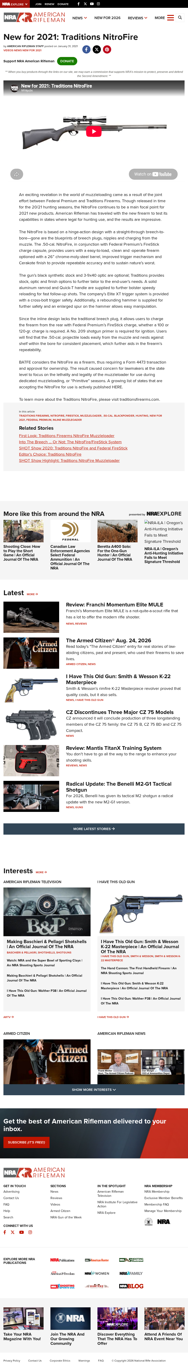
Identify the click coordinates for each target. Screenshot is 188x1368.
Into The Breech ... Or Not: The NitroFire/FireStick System (70, 442)
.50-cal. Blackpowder (118, 416)
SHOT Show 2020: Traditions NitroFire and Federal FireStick (73, 448)
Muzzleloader (91, 416)
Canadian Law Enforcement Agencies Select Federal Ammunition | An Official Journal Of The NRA (70, 557)
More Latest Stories (112, 828)
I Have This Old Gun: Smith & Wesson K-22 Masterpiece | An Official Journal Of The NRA (140, 946)
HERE (117, 387)
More (31, 594)
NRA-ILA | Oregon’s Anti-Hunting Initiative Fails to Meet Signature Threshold (163, 555)
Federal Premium (38, 420)
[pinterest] (107, 47)
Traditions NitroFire (80, 399)
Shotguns (63, 952)
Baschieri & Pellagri (21, 952)
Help (6, 1211)
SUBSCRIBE (26, 1142)
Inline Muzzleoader (67, 420)
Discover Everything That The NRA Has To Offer (117, 1338)
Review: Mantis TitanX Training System (113, 748)
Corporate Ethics (60, 1361)
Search (8, 1217)
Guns (79, 807)
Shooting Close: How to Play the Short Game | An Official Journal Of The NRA (21, 553)
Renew (49, 4)
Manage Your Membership (163, 1211)
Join (38, 4)
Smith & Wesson (141, 956)
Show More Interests (119, 1089)
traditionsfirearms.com (139, 399)
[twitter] (96, 47)
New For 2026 (107, 17)
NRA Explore (106, 1212)
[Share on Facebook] (86, 47)
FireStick (72, 416)
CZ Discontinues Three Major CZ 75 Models (120, 712)
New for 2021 (31, 50)
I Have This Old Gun (89, 700)
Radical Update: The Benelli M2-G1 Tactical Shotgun (118, 787)
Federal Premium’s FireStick (134, 244)
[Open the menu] (170, 17)
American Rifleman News (121, 1033)
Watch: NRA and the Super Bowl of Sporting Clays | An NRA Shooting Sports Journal (44, 963)
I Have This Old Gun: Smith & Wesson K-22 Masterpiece (118, 679)
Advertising (11, 1191)
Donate (63, 4)
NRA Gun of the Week (66, 1217)
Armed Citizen (76, 664)
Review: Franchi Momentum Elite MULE (114, 604)
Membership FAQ (156, 1204)
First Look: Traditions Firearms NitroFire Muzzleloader (66, 436)
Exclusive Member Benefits (163, 1198)
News (77, 18)
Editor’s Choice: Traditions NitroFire (50, 454)
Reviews (135, 18)
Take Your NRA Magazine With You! (22, 1336)
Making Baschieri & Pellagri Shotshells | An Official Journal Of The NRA (47, 944)
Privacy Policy (11, 1361)
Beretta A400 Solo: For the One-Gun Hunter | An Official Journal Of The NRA (114, 553)
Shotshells (46, 952)
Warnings (84, 1361)
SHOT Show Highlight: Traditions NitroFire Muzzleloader (69, 461)
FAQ (6, 1204)
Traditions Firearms (34, 416)
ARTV (7, 1017)
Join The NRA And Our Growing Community (67, 1338)
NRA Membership (156, 1191)
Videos (8, 50)
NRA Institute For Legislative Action (117, 1204)
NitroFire (57, 416)
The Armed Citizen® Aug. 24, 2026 (108, 640)
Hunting (142, 416)
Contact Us (11, 1198)
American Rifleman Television (32, 882)
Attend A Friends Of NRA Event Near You (163, 1336)
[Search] (180, 17)
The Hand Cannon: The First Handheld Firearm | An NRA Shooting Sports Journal (139, 971)
